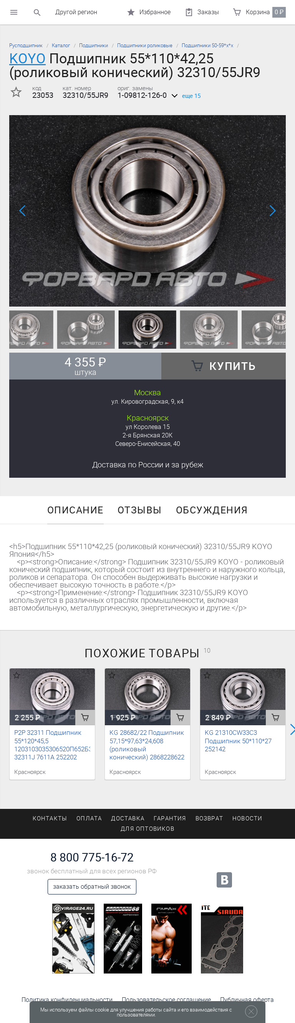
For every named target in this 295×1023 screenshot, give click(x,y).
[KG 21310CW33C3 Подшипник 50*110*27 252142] (242, 696)
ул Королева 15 (148, 427)
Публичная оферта (247, 999)
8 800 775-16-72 (92, 858)
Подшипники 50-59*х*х (207, 45)
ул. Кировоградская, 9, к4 (147, 401)
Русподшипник (26, 45)
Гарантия (170, 818)
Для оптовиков (147, 828)
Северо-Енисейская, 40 (147, 443)
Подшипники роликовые (144, 45)
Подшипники (93, 45)
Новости (247, 818)
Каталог (61, 45)
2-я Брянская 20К (147, 435)
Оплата (89, 818)
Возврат (209, 818)
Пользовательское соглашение (166, 999)
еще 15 (191, 95)
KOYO (27, 58)
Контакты (50, 818)
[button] (138, 296)
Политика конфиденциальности (67, 999)
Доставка (147, 464)
